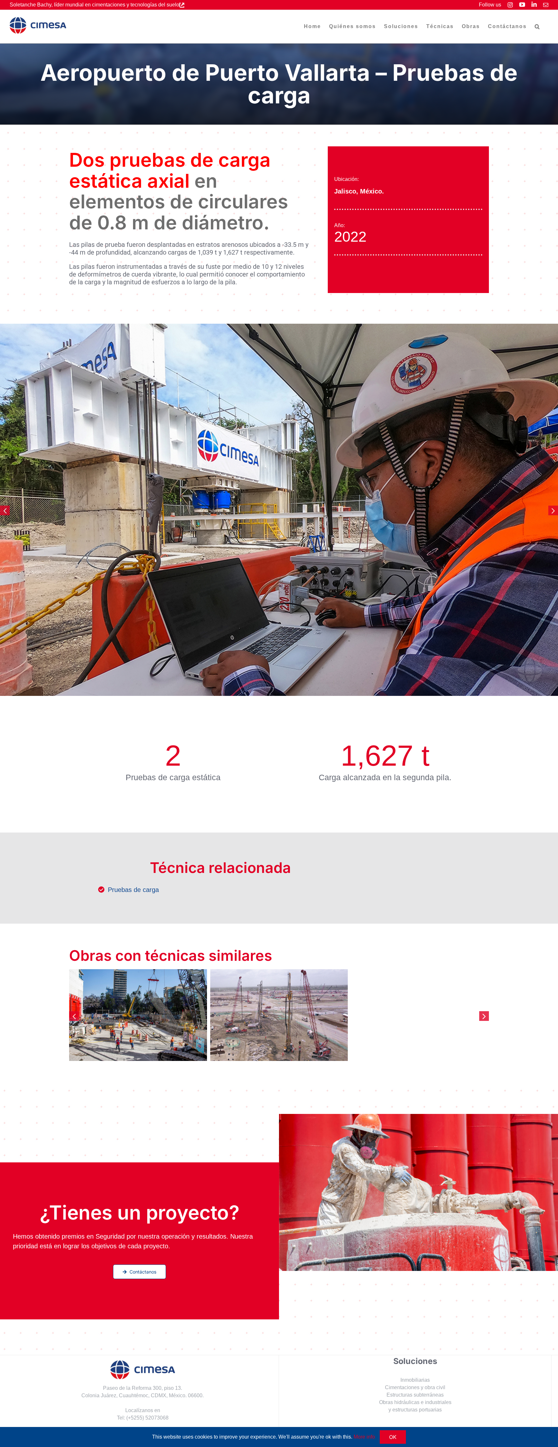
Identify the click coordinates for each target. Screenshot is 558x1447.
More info (364, 1437)
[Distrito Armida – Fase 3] (420, 1015)
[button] (537, 26)
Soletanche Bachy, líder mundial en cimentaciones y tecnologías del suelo (94, 4)
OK (393, 1437)
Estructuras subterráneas (415, 1395)
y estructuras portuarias (415, 1409)
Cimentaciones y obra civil (415, 1387)
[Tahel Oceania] (279, 1015)
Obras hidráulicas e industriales (415, 1402)
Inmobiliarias (415, 1380)
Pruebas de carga (133, 889)
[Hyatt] (138, 1015)
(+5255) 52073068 (147, 1418)
